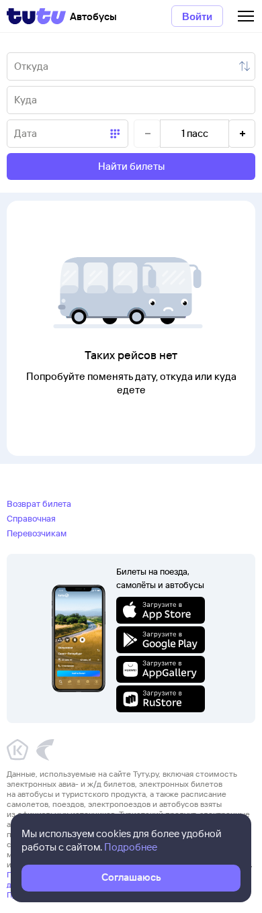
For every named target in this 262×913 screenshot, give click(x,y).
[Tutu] (36, 16)
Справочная (31, 518)
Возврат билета (39, 503)
